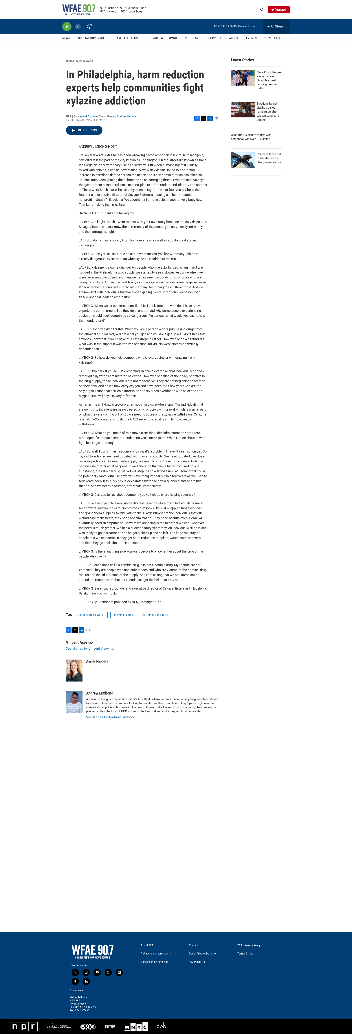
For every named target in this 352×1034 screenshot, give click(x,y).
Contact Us (195, 945)
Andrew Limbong (127, 116)
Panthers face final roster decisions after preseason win (269, 158)
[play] (67, 27)
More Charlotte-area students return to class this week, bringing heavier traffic (269, 80)
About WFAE (148, 945)
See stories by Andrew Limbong (110, 717)
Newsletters (274, 38)
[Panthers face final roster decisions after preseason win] (243, 160)
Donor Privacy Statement (203, 953)
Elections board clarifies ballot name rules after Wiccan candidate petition (268, 111)
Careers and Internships (154, 962)
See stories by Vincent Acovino (90, 648)
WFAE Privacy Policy (248, 945)
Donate (280, 10)
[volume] (78, 27)
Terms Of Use (245, 953)
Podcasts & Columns (161, 38)
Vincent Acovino (88, 116)
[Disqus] (176, 789)
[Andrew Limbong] (74, 702)
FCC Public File (197, 962)
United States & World (79, 61)
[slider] (83, 26)
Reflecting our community (156, 953)
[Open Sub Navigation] (73, 38)
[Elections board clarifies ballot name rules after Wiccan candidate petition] (243, 109)
